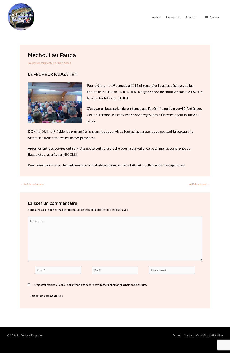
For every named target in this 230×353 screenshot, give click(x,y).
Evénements (173, 17)
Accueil (156, 17)
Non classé (64, 62)
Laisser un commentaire (42, 62)
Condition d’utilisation (209, 335)
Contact (191, 17)
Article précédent (32, 184)
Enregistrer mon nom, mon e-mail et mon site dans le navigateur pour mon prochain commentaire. (90, 284)
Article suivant (199, 184)
